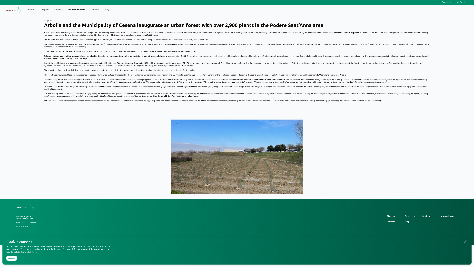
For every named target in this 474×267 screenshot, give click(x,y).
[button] (462, 2)
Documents (446, 2)
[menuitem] (31, 9)
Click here (32, 252)
